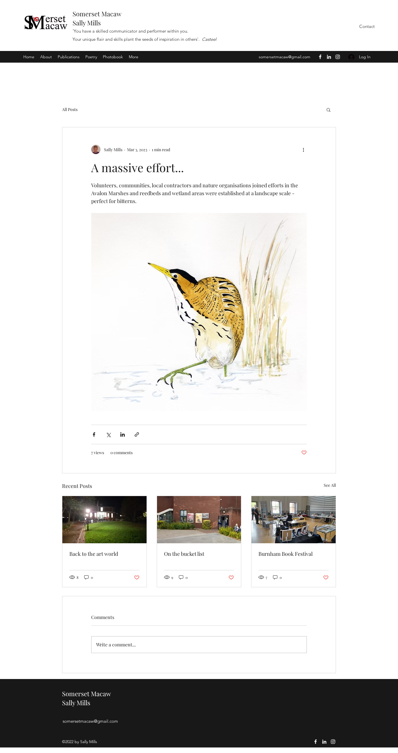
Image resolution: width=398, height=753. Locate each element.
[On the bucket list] (199, 519)
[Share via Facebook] (94, 434)
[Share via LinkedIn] (122, 434)
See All (330, 485)
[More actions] (303, 149)
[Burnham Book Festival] (293, 519)
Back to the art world (93, 553)
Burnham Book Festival (285, 553)
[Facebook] (320, 57)
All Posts (70, 109)
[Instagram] (338, 57)
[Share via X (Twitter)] (108, 434)
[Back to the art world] (104, 519)
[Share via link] (137, 434)
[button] (328, 109)
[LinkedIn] (329, 57)
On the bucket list (184, 553)
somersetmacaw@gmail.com (284, 56)
